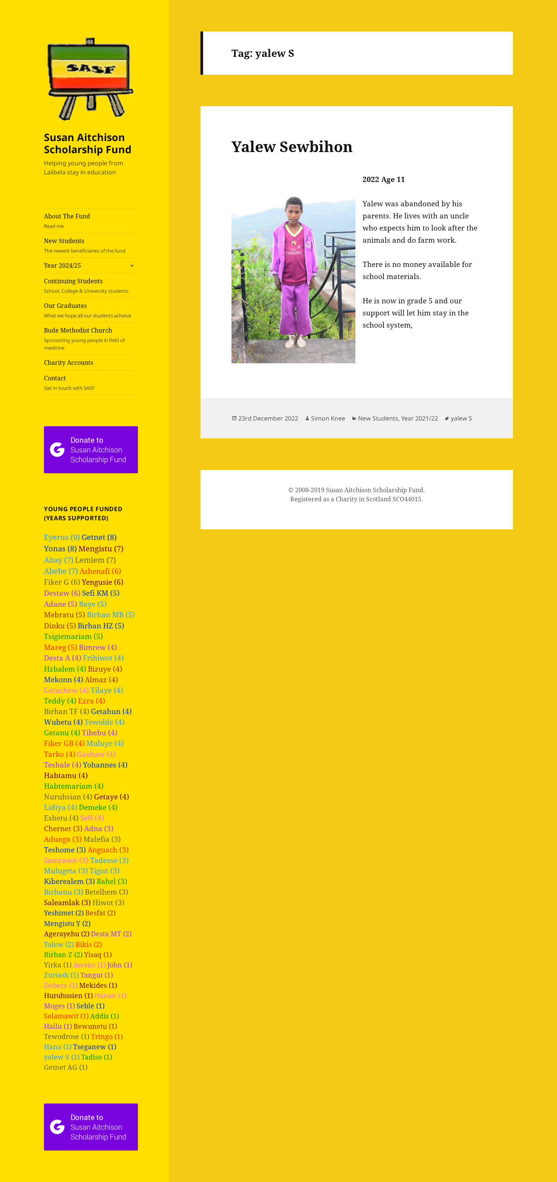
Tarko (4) (59, 754)
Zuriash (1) (61, 975)
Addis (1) (104, 1015)
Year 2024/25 (62, 265)
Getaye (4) (111, 796)
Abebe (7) (61, 571)
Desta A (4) (62, 657)
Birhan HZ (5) (101, 626)
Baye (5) (93, 604)
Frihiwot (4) (103, 657)
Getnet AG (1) (66, 1067)
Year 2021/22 (419, 418)
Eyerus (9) (62, 537)
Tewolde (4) (104, 722)
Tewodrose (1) (66, 1036)
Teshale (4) (62, 764)
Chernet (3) (63, 828)
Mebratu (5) (64, 615)
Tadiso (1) (96, 1056)
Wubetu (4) (63, 722)
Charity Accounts (68, 362)
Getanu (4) (62, 732)
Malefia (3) (102, 839)
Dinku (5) (60, 626)
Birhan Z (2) (63, 954)
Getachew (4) (66, 690)
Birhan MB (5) (111, 615)
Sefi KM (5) (101, 593)
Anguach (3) (108, 849)
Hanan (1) (110, 995)
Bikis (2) (88, 944)
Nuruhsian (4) (68, 796)
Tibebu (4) (99, 732)
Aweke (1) (89, 964)
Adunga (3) (63, 839)
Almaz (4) (101, 679)
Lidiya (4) (60, 807)
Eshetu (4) (61, 818)
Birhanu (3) (63, 891)
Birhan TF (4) (66, 711)
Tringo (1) (107, 1036)
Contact (69, 382)
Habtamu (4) (66, 775)
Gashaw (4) (96, 754)
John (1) (119, 964)
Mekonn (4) (63, 679)
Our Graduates (87, 310)
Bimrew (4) (98, 647)
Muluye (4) (105, 743)
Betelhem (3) (106, 891)
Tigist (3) (104, 870)
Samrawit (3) (66, 860)
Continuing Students (86, 285)
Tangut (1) (96, 975)
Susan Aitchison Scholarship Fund (87, 143)
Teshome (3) (65, 849)
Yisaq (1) (98, 954)
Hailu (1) (58, 1026)
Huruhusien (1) (68, 995)
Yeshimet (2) (64, 912)
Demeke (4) (98, 807)
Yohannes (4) (105, 764)
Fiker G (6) (62, 582)
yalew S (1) (62, 1056)
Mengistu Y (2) (67, 923)
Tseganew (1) (94, 1046)
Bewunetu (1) (95, 1026)
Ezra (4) (91, 700)
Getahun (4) (111, 711)
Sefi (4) (92, 818)
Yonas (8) (60, 548)
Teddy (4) (60, 700)
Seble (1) (91, 1005)
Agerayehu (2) (66, 933)
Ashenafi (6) (100, 571)
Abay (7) (59, 560)
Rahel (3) (112, 881)
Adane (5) (60, 604)
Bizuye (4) (105, 668)
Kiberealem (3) (69, 881)
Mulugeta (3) (66, 870)
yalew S (461, 418)
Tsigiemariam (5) (73, 636)
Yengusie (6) (103, 582)
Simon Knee (328, 418)
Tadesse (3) (109, 860)
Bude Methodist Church (84, 338)
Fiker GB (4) (64, 743)
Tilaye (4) (107, 690)
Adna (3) (99, 828)
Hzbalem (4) (65, 668)
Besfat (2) (100, 912)
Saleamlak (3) (67, 902)
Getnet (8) (99, 537)
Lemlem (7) (95, 560)
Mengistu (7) (101, 548)
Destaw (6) (62, 593)
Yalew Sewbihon (292, 146)
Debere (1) (61, 985)
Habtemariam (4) (74, 786)
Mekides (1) (98, 985)
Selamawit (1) (66, 1015)
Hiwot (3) (108, 902)
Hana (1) (58, 1046)
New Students (84, 245)
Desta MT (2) (111, 933)
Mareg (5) (60, 647)
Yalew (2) (59, 944)
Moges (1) (59, 1005)
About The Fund (67, 220)
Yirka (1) (58, 964)
